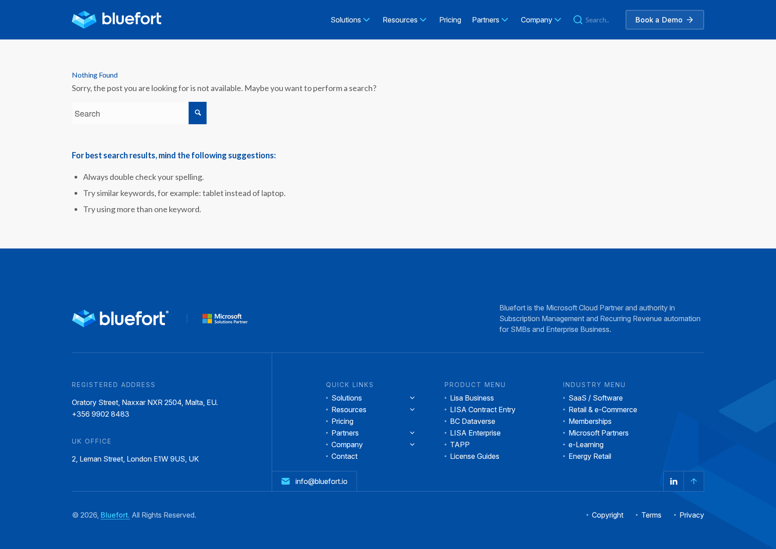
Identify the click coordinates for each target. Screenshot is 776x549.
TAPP (460, 444)
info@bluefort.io (321, 481)
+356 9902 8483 (100, 414)
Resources (348, 409)
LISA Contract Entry (483, 409)
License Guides (474, 456)
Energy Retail (590, 456)
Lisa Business (472, 397)
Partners (345, 432)
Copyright (607, 514)
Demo (659, 19)
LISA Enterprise (475, 432)
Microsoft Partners (599, 432)
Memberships (590, 421)
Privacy (691, 514)
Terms (651, 514)
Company (347, 444)
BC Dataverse (472, 421)
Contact (344, 456)
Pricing (342, 421)
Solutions (346, 397)
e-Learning (586, 444)
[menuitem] (351, 19)
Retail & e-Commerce (603, 409)
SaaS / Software (596, 397)
